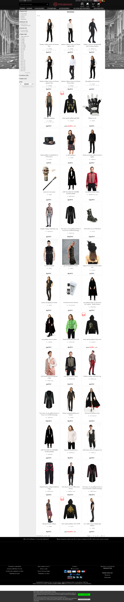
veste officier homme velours (92, 192)
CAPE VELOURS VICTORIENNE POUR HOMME (49, 451)
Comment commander (14, 566)
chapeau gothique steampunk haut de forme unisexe (49, 156)
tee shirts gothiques (70, 155)
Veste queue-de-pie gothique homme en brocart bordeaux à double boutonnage (92, 487)
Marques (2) (23, 22)
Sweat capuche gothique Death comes (92, 339)
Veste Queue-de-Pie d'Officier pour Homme (71, 487)
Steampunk (51, 8)
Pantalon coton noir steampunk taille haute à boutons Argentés (92, 45)
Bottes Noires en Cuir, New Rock (92, 229)
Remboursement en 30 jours (65, 539)
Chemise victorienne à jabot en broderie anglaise (92, 156)
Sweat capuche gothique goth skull (70, 118)
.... (100, 536)
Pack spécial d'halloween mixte (92, 413)
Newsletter (78, 0)
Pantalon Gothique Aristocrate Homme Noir (49, 45)
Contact (74, 566)
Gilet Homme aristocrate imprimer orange (49, 377)
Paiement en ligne (15, 573)
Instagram (91, 0)
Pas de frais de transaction (81, 539)
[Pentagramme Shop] (62, 4)
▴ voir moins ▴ (27, 72)
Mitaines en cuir (92, 118)
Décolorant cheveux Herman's (70, 302)
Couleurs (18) (23, 75)
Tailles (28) (23, 34)
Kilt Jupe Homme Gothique (49, 524)
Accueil (38, 15)
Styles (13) (23, 78)
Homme (29, 8)
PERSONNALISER (84, 599)
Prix (20, 82)
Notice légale (75, 569)
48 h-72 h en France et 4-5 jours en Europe (36, 539)
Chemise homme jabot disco (71, 450)
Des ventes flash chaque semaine (99, 539)
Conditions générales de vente (14, 571)
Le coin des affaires (81, 8)
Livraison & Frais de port (14, 569)
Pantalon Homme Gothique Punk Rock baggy (49, 487)
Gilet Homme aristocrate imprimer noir (92, 450)
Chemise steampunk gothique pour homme (70, 414)
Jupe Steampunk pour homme (71, 266)
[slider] (23, 84)
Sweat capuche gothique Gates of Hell (71, 524)
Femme (22, 8)
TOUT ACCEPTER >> (84, 594)
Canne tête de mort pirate (49, 192)
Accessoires (64, 8)
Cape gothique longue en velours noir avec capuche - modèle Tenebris (92, 303)
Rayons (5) (23, 11)
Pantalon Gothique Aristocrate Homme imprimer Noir (70, 45)
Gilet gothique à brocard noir (92, 81)
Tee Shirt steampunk (49, 266)
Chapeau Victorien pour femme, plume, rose (92, 266)
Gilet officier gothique (49, 118)
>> (104, 536)
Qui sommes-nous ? (44, 566)
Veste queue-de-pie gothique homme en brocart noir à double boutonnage (71, 229)
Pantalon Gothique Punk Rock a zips (49, 229)
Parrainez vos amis (43, 573)
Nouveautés (98, 8)
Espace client (44, 569)
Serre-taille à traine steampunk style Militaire (92, 524)
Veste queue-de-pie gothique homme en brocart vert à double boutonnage (49, 414)
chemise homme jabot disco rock (71, 339)
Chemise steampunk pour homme (49, 302)
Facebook (85, 0)
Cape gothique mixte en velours (49, 339)
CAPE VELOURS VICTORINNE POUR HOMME (71, 192)
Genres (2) (23, 28)
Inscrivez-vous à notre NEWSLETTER (107, 567)
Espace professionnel (44, 571)
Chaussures (39, 8)
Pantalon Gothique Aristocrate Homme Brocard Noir (70, 82)
